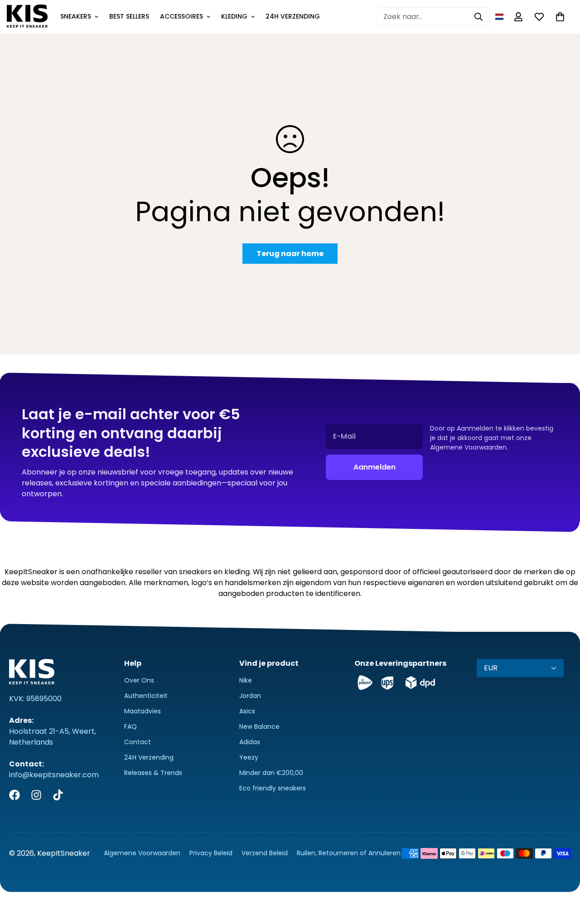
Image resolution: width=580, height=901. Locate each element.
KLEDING (234, 16)
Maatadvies (142, 711)
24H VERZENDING (293, 16)
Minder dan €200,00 (271, 772)
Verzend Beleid (265, 852)
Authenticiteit (146, 695)
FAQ (130, 726)
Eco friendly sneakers (272, 788)
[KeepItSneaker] (27, 17)
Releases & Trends (153, 772)
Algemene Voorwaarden (142, 852)
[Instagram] (36, 795)
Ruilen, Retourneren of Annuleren (349, 852)
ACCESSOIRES (181, 16)
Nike (245, 680)
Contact (137, 741)
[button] (499, 17)
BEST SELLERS (129, 16)
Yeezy (248, 757)
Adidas (249, 741)
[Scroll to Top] (562, 851)
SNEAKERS (75, 16)
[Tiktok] (58, 795)
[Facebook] (14, 795)
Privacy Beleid (210, 852)
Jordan (250, 695)
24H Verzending (149, 757)
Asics (247, 711)
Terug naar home (290, 253)
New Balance (259, 726)
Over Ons (139, 680)
